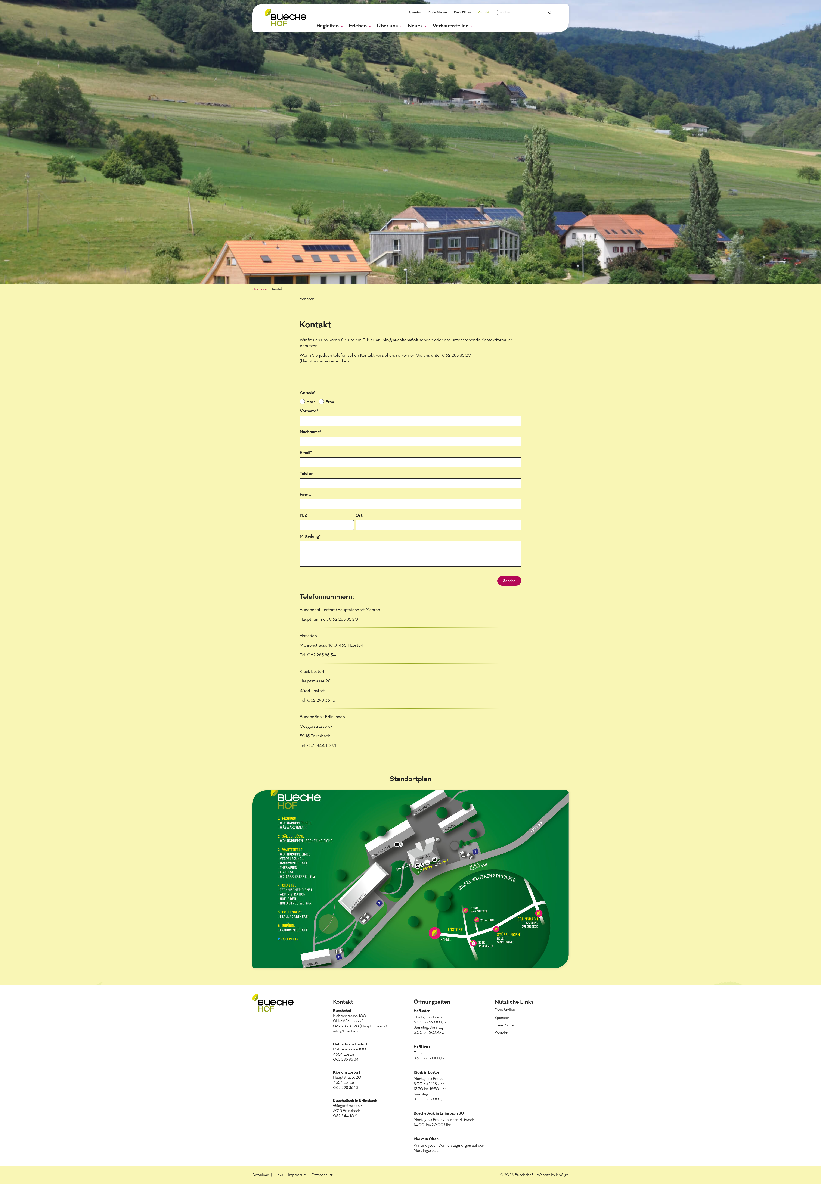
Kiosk (418, 1072)
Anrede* (307, 392)
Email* (306, 452)
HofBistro (422, 1046)
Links (278, 1175)
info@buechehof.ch (399, 340)
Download (260, 1175)
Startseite (259, 289)
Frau (330, 401)
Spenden (415, 12)
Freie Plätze (462, 12)
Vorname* (309, 411)
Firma (305, 494)
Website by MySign (553, 1175)
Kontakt (483, 12)
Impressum (297, 1175)
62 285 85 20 (347, 1026)
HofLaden (422, 1011)
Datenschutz (322, 1175)
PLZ (303, 515)
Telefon (306, 473)
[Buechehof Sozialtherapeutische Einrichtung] (285, 18)
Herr (311, 401)
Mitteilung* (310, 536)
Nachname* (310, 431)
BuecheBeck (424, 1113)
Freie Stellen (437, 12)
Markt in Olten (426, 1139)
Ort (359, 515)
